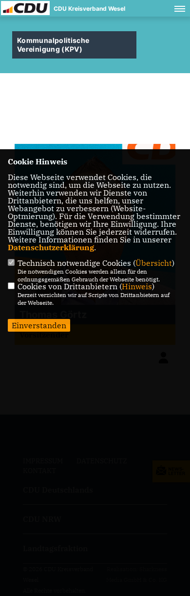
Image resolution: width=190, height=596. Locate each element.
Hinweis (137, 286)
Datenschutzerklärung (51, 247)
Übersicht (153, 263)
